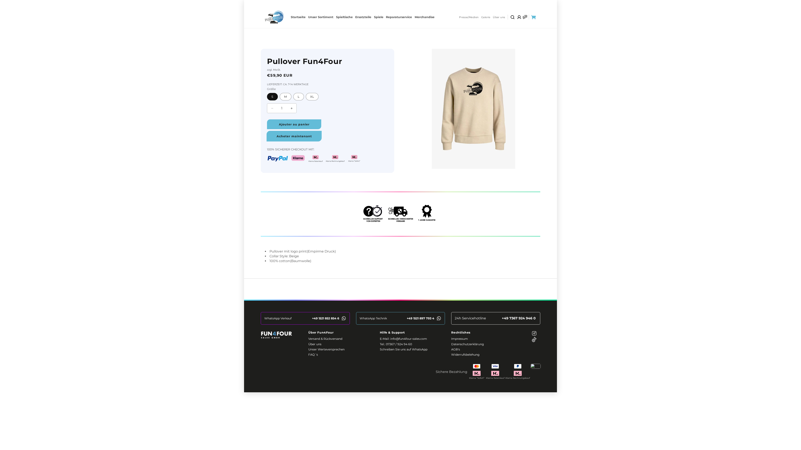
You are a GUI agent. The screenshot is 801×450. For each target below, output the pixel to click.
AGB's (455, 349)
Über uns (499, 17)
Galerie (485, 17)
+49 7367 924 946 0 (414, 31)
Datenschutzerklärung (467, 344)
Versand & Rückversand (325, 339)
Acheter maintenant (294, 136)
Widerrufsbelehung (465, 355)
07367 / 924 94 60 (399, 344)
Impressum (459, 339)
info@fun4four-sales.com (462, 31)
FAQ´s (313, 355)
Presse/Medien (469, 17)
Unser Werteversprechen (326, 349)
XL (312, 97)
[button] (512, 17)
